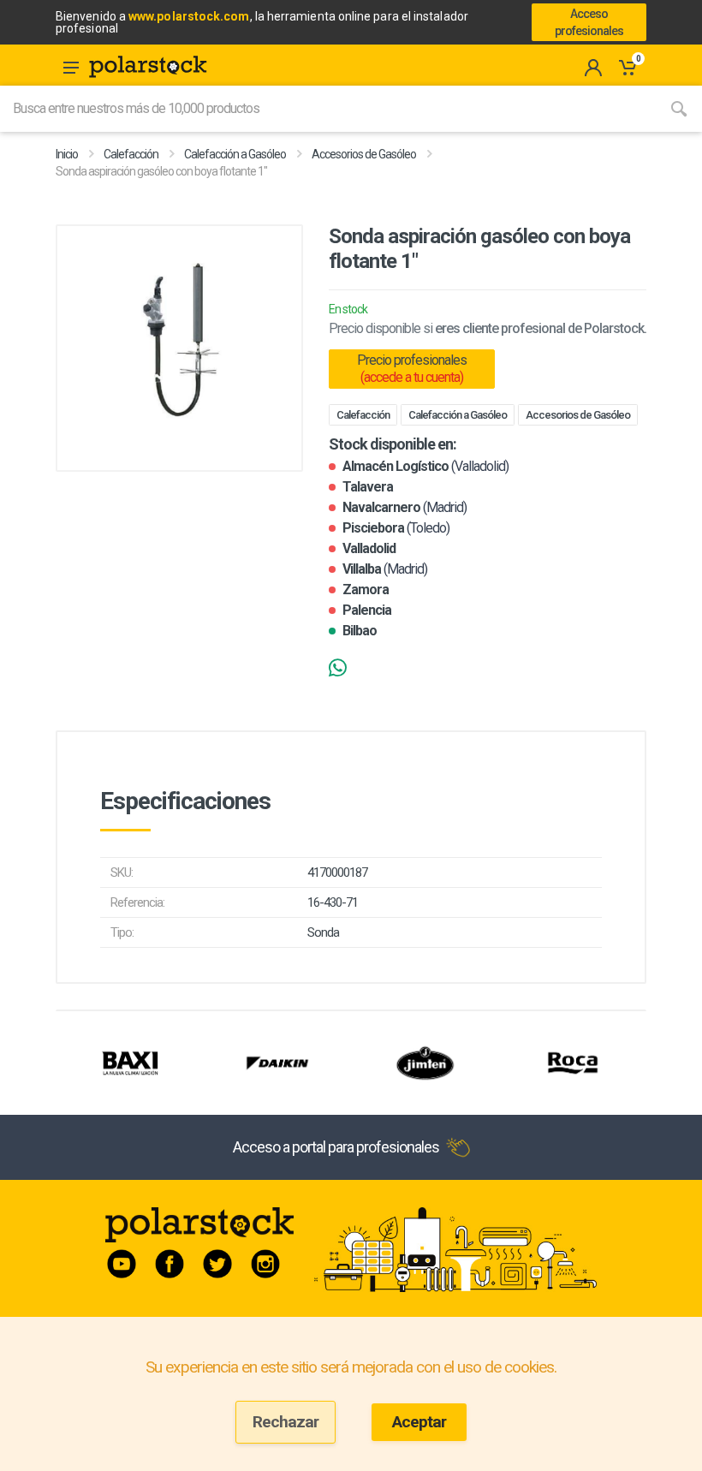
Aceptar (419, 1422)
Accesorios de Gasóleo (364, 154)
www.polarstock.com (188, 16)
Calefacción (131, 154)
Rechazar (285, 1422)
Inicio (67, 154)
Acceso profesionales (589, 22)
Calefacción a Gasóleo (235, 154)
